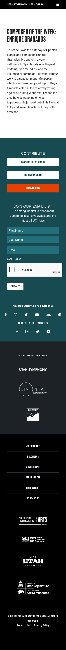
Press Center (33, 477)
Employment (33, 488)
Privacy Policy (41, 625)
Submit (15, 286)
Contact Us (33, 498)
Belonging (33, 457)
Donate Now (33, 188)
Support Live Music (33, 162)
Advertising (33, 467)
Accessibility (33, 446)
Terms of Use (24, 625)
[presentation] (35, 270)
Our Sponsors (33, 175)
